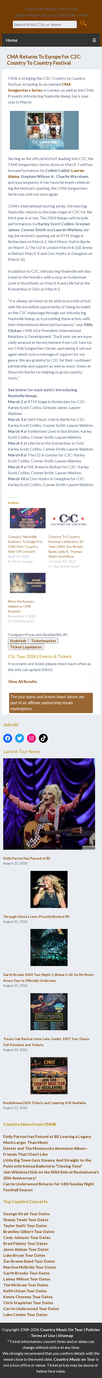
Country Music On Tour (61, 1329)
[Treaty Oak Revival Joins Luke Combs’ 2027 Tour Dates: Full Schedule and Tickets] (49, 1012)
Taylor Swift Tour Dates (25, 1225)
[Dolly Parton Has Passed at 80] (49, 804)
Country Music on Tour (74, 1359)
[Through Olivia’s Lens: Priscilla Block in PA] (49, 889)
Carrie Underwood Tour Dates (31, 1308)
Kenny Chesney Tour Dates (28, 1296)
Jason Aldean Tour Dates (26, 1249)
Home (12, 40)
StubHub (18, 640)
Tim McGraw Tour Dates (25, 1284)
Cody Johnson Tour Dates (27, 1237)
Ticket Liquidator (26, 646)
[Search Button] (83, 23)
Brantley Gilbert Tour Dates (28, 1231)
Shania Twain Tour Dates (26, 1219)
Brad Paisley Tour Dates (25, 1243)
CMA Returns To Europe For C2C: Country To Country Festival (44, 60)
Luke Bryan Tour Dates (24, 1255)
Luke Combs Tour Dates (25, 1314)
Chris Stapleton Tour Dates (28, 1302)
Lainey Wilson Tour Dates (26, 1278)
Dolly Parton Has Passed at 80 (26, 858)
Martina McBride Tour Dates (29, 1267)
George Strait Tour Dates (26, 1213)
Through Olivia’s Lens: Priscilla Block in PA (36, 917)
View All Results (22, 681)
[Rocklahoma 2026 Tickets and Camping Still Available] (49, 1076)
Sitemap (65, 1335)
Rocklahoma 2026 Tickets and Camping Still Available (44, 1103)
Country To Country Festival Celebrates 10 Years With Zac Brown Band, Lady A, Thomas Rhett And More (66, 546)
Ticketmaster (43, 640)
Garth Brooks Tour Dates (26, 1273)
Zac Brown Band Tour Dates (29, 1261)
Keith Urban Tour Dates (25, 1290)
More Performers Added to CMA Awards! (21, 606)
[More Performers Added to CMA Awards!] (26, 583)
